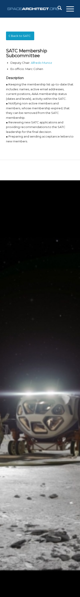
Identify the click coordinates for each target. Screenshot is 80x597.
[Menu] (68, 9)
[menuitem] (57, 9)
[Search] (57, 9)
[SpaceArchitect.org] (33, 9)
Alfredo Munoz (41, 62)
